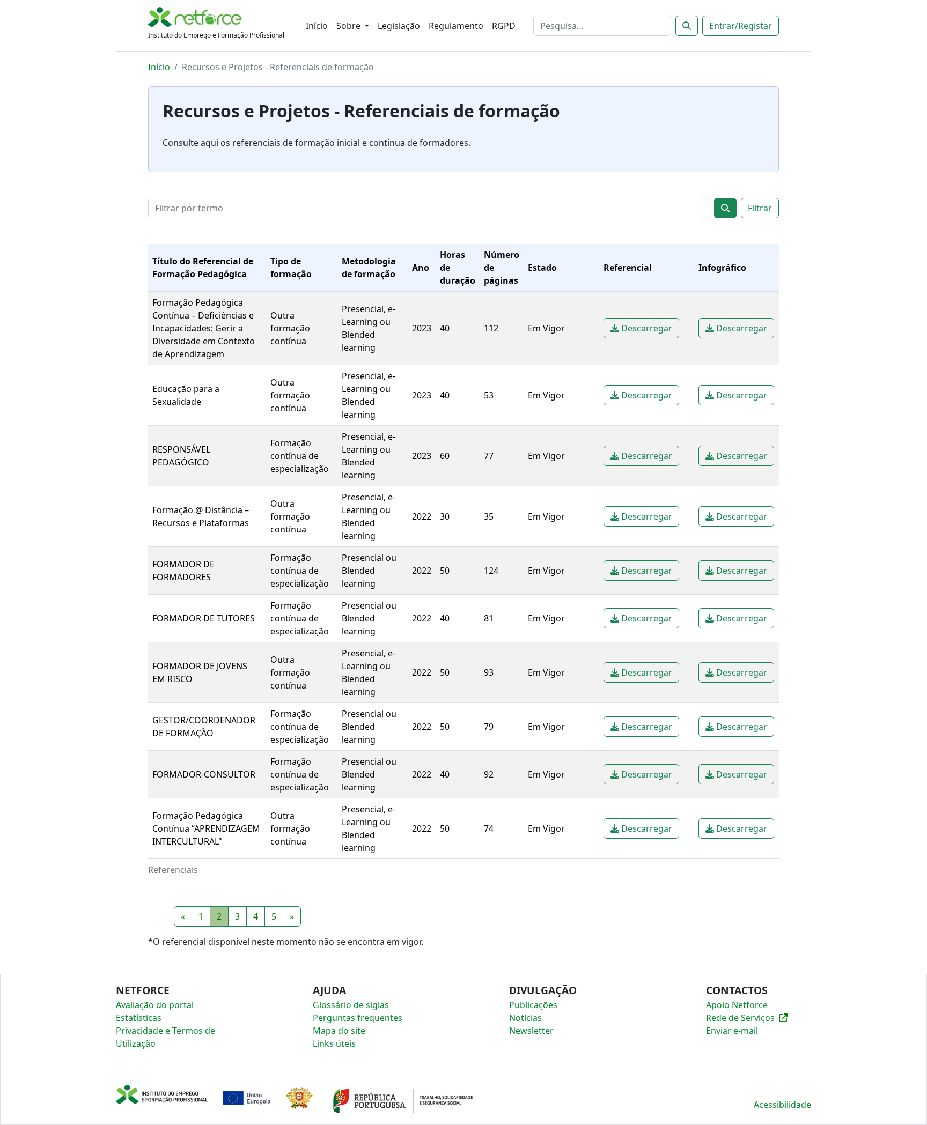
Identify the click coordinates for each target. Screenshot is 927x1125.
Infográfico (722, 267)
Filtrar (760, 208)
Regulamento (456, 26)
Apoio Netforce (737, 1005)
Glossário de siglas (351, 1005)
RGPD (504, 26)
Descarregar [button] (645, 328)
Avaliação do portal (155, 1005)
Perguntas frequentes (357, 1018)
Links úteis (334, 1043)
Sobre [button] (349, 26)
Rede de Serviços (740, 1018)
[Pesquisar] (686, 26)
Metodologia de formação (369, 267)
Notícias (525, 1018)
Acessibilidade (782, 1105)
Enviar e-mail (732, 1031)
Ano (420, 267)
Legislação (399, 26)
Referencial (628, 267)
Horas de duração (457, 267)
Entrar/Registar (740, 26)
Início (317, 26)
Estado (542, 267)
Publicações (533, 1005)
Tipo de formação (291, 267)
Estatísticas (138, 1018)
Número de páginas (501, 267)
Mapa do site (339, 1031)
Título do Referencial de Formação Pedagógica (202, 267)
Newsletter (531, 1031)
